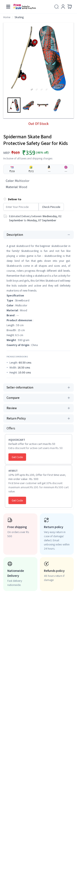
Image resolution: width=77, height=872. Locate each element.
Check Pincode (51, 207)
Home (6, 17)
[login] (63, 6)
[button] (31, 89)
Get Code (17, 457)
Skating (19, 17)
